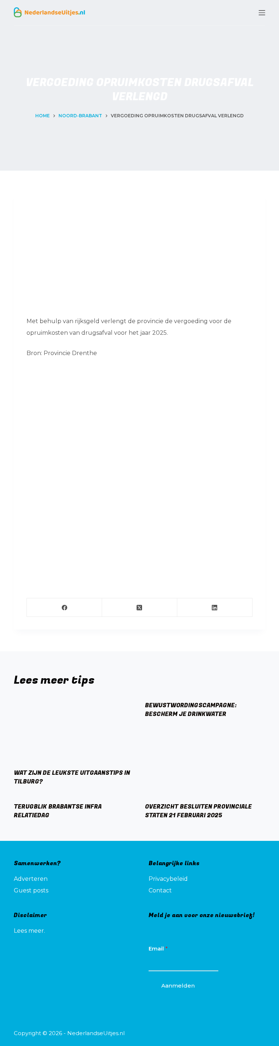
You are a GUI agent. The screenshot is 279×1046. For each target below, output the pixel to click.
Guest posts (31, 890)
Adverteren (31, 878)
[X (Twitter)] (139, 607)
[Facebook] (64, 607)
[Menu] (262, 12)
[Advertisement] (139, 256)
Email (158, 948)
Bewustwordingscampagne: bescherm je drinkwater (191, 710)
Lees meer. (29, 930)
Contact (160, 890)
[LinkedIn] (214, 607)
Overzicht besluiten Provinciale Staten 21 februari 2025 (198, 811)
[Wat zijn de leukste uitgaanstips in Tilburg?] (74, 729)
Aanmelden (178, 985)
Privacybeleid (168, 878)
